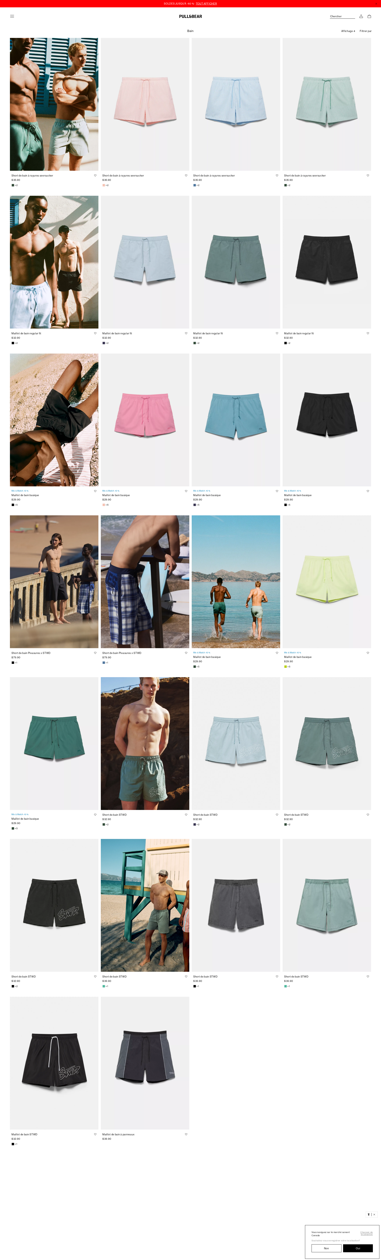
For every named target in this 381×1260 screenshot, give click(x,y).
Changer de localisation (366, 1233)
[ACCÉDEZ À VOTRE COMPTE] (361, 16)
